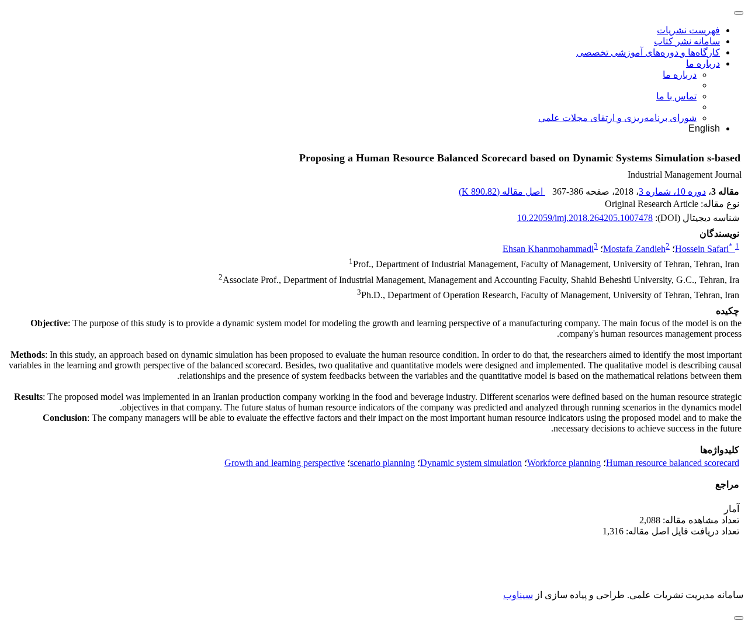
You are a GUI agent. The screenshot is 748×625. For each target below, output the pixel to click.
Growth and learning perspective (284, 463)
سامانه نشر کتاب (687, 41)
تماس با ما (676, 96)
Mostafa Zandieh (634, 249)
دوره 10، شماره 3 (672, 191)
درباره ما (703, 63)
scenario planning (382, 463)
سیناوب (518, 595)
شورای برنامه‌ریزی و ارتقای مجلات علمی (617, 118)
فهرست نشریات (688, 30)
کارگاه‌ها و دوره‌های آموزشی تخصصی (648, 52)
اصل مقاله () (502, 191)
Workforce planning (564, 463)
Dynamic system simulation (471, 463)
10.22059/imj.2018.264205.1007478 (585, 218)
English (704, 128)
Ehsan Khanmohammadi (548, 249)
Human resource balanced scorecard (672, 463)
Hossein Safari (704, 249)
